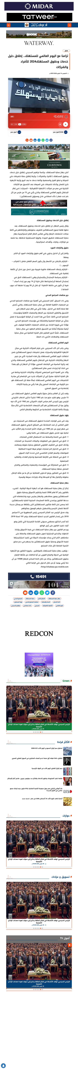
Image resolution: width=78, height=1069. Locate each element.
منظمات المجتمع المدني (31, 602)
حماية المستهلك (30, 599)
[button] (42, 732)
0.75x (23, 124)
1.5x (16, 124)
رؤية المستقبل (18, 602)
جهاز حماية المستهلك (54, 599)
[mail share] (31, 140)
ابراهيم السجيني (15, 606)
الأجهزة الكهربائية (47, 606)
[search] (8, 25)
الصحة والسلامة (46, 602)
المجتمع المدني (18, 599)
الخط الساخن (56, 602)
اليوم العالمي (59, 606)
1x (19, 124)
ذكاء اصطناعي (27, 606)
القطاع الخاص (41, 599)
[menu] (69, 25)
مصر (66, 50)
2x (12, 124)
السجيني (37, 606)
